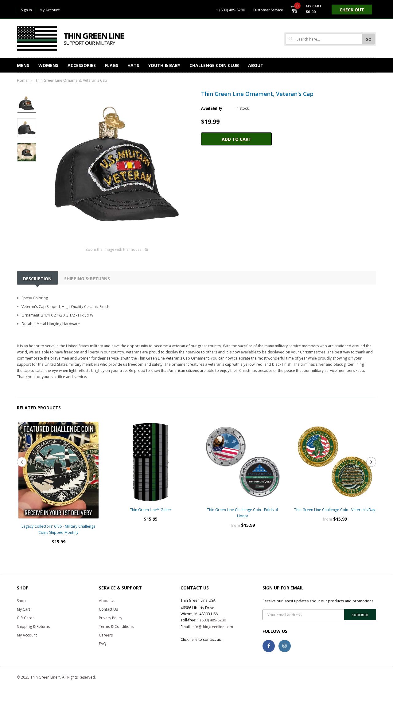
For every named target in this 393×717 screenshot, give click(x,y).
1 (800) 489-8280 (211, 620)
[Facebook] (269, 646)
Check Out (352, 10)
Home (22, 80)
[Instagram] (284, 646)
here (193, 639)
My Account (50, 10)
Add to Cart (236, 139)
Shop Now (243, 544)
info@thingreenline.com (212, 626)
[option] (116, 166)
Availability (211, 108)
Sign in (26, 10)
